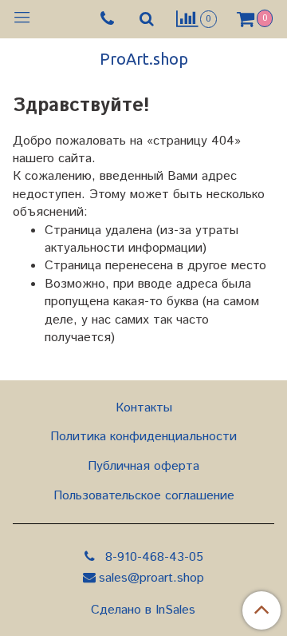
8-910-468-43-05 (152, 557)
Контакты (144, 408)
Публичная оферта (143, 466)
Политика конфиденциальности (143, 436)
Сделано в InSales (143, 610)
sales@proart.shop (151, 578)
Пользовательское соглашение (143, 496)
